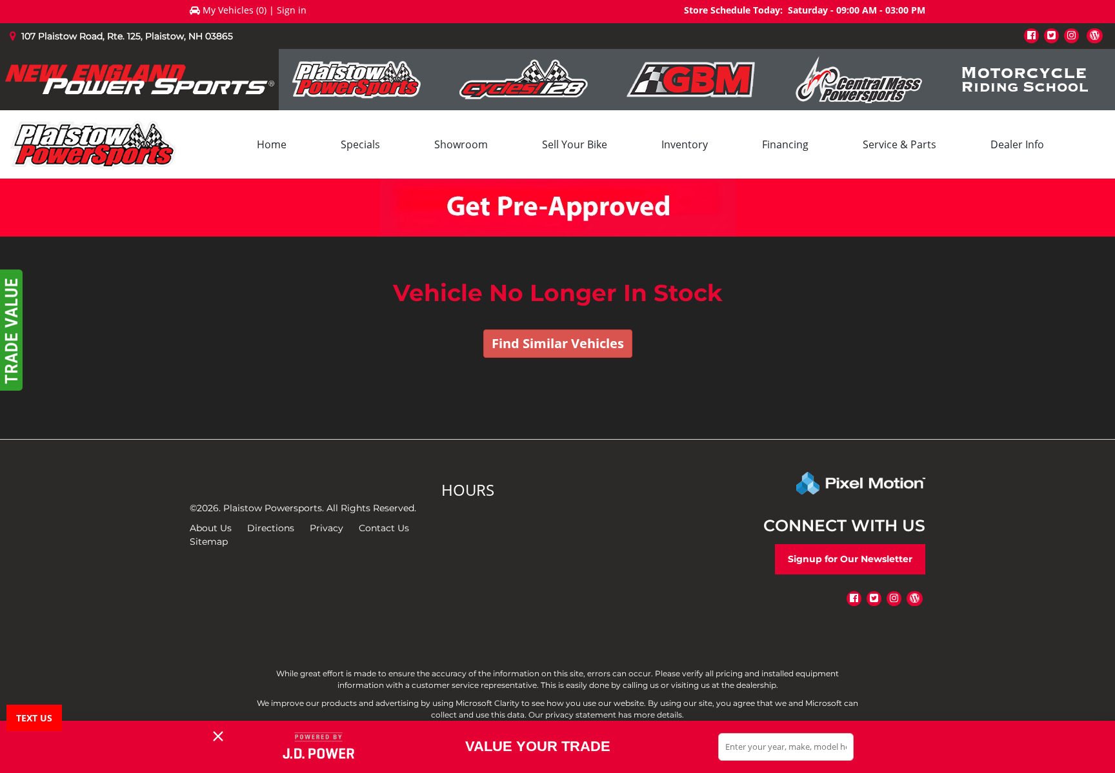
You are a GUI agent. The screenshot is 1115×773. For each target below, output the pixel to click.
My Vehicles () (234, 10)
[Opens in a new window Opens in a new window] (1031, 35)
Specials (360, 144)
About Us (211, 528)
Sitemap (209, 541)
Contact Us (384, 528)
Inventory (684, 144)
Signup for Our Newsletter (850, 559)
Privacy (326, 528)
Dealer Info (1017, 144)
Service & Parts (899, 144)
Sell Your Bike (574, 144)
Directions (270, 528)
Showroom (461, 144)
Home (271, 144)
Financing (785, 144)
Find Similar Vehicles (558, 343)
